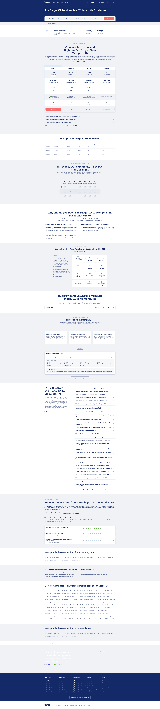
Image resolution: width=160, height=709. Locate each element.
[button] (77, 18)
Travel (103, 677)
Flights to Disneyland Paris (79, 686)
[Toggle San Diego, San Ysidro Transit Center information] (113, 534)
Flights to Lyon (76, 682)
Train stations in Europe (107, 684)
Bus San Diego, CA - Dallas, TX (69, 596)
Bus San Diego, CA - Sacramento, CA (52, 602)
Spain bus (61, 680)
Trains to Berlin (48, 688)
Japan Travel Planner (107, 682)
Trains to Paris (48, 684)
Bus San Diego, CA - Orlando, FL (51, 596)
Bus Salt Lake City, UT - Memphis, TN (70, 610)
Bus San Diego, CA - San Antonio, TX (88, 602)
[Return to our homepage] (48, 2)
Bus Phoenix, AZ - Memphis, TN (105, 613)
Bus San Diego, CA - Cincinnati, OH (106, 557)
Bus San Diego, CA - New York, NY (70, 591)
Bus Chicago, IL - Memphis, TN (69, 607)
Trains (53, 2)
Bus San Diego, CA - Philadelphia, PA (88, 593)
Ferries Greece (91, 680)
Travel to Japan (105, 686)
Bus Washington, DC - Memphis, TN (88, 607)
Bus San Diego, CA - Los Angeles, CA (52, 557)
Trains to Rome (48, 682)
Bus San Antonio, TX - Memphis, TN (106, 616)
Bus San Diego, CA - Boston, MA (51, 591)
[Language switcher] (93, 2)
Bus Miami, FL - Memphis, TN (69, 613)
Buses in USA (56, 643)
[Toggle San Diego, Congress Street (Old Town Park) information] (113, 528)
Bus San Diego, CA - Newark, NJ (51, 604)
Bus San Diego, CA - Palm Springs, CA (71, 560)
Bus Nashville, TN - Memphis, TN (87, 633)
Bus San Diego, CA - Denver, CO (105, 602)
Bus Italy (61, 684)
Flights (61, 2)
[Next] (99, 183)
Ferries (66, 2)
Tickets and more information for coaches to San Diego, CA (94, 574)
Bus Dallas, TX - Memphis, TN (104, 610)
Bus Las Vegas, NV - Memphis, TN (105, 607)
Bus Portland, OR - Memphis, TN (87, 613)
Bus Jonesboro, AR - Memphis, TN (70, 636)
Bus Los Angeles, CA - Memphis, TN (52, 607)
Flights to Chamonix (78, 680)
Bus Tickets (62, 677)
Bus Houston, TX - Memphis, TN (87, 616)
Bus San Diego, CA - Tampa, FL (87, 599)
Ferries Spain (90, 684)
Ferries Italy (90, 686)
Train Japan (47, 680)
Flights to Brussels (77, 684)
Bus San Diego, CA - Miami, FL (105, 596)
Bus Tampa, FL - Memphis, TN (51, 616)
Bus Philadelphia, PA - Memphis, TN (52, 610)
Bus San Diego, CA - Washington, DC (53, 593)
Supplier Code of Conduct (85, 705)
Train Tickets (48, 677)
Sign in (114, 2)
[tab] (62, 327)
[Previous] (61, 183)
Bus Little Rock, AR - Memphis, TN (105, 633)
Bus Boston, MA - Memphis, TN (87, 604)
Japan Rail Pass (105, 680)
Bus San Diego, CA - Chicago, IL (105, 591)
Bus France (61, 682)
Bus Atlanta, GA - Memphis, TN (51, 613)
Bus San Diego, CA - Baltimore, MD (70, 604)
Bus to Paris (62, 688)
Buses (57, 2)
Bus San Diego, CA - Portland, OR (52, 599)
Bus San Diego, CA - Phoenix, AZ (69, 599)
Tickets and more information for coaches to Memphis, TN (59, 576)
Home (45, 643)
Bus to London (62, 686)
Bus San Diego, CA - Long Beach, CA (70, 557)
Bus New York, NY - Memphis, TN (105, 604)
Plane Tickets (76, 677)
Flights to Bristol (77, 688)
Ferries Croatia (91, 682)
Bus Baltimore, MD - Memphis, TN (70, 618)
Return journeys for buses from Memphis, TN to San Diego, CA (60, 574)
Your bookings (101, 2)
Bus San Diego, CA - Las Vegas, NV (70, 593)
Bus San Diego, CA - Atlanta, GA (87, 596)
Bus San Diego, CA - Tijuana (86, 557)
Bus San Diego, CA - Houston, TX (69, 602)
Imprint (58, 705)
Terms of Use (65, 705)
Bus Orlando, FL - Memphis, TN (87, 610)
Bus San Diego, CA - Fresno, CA (51, 560)
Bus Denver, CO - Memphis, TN (51, 618)
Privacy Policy (73, 705)
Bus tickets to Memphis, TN (67, 643)
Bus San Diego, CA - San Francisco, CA (106, 599)
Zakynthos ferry (91, 688)
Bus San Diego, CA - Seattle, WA (105, 593)
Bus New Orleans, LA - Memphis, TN (88, 618)
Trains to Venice (49, 686)
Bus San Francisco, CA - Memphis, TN (71, 616)
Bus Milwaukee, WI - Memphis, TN (106, 618)
